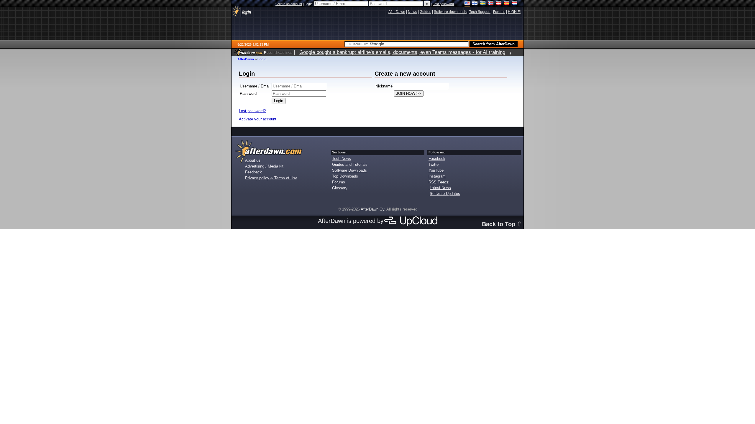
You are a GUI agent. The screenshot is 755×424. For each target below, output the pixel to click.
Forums (338, 182)
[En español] (507, 3)
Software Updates (445, 193)
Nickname (384, 86)
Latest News (440, 188)
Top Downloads (345, 176)
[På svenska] (483, 3)
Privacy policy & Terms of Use (271, 178)
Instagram (437, 176)
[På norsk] (491, 3)
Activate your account (257, 119)
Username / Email (255, 86)
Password (248, 93)
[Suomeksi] (475, 3)
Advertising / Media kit (264, 166)
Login (262, 59)
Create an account (288, 4)
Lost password (443, 4)
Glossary (339, 188)
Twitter (434, 164)
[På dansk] (499, 3)
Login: (309, 4)
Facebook (437, 158)
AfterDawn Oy (372, 209)
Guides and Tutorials (349, 164)
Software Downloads (349, 170)
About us (252, 160)
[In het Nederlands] (515, 3)
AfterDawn (245, 59)
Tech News (341, 158)
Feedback (253, 172)
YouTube (436, 170)
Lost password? (252, 111)
